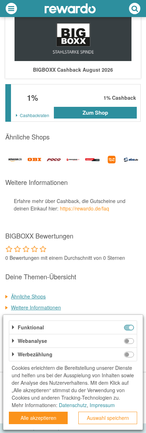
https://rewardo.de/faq (84, 208)
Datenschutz (73, 405)
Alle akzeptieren (38, 417)
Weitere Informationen (36, 307)
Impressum (102, 405)
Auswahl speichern (108, 417)
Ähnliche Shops (28, 296)
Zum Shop (95, 112)
